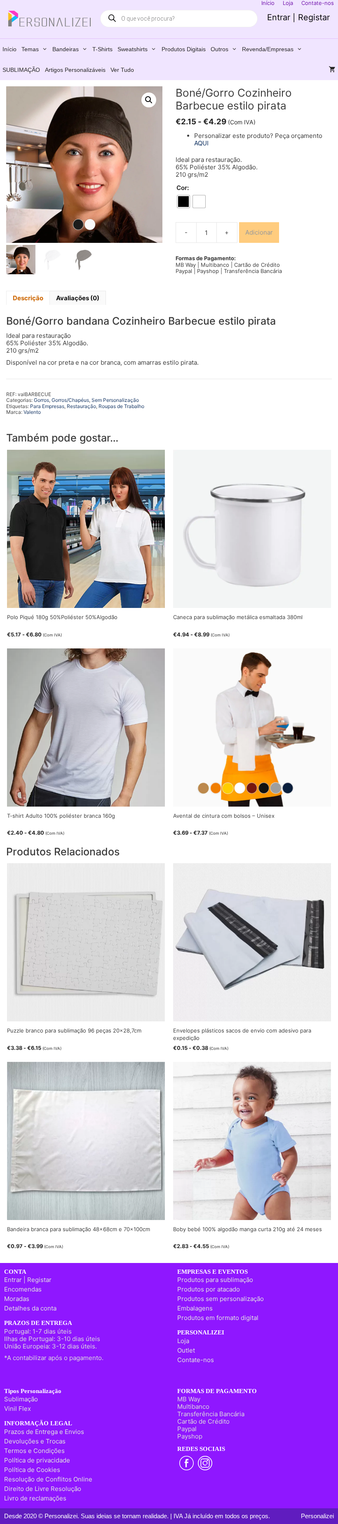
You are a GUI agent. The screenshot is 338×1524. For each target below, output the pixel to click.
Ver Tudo (122, 69)
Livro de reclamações (35, 1498)
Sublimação (21, 1399)
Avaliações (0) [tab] (77, 298)
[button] (148, 100)
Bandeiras (65, 49)
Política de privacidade (37, 1460)
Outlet (186, 1350)
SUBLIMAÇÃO (21, 69)
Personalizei (317, 1515)
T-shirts (102, 49)
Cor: (182, 188)
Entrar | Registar (298, 17)
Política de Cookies (32, 1470)
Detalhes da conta (30, 1308)
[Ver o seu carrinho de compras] (332, 69)
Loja (183, 1341)
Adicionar (259, 232)
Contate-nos (195, 1360)
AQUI (201, 143)
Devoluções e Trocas (35, 1441)
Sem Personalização (115, 400)
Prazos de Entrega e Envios (44, 1432)
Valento (32, 412)
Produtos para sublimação (215, 1280)
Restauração (81, 406)
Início (9, 49)
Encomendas (23, 1289)
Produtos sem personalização (220, 1299)
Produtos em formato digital (217, 1318)
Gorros (41, 400)
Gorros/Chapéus (70, 400)
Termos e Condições (34, 1451)
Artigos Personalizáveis (75, 69)
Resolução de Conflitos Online (48, 1479)
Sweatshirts (132, 49)
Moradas (16, 1299)
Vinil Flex (17, 1408)
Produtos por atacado (208, 1289)
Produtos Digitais (184, 49)
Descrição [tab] (28, 298)
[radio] (183, 201)
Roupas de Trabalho (121, 406)
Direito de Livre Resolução (42, 1489)
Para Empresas (47, 406)
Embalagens (195, 1308)
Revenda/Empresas (267, 49)
